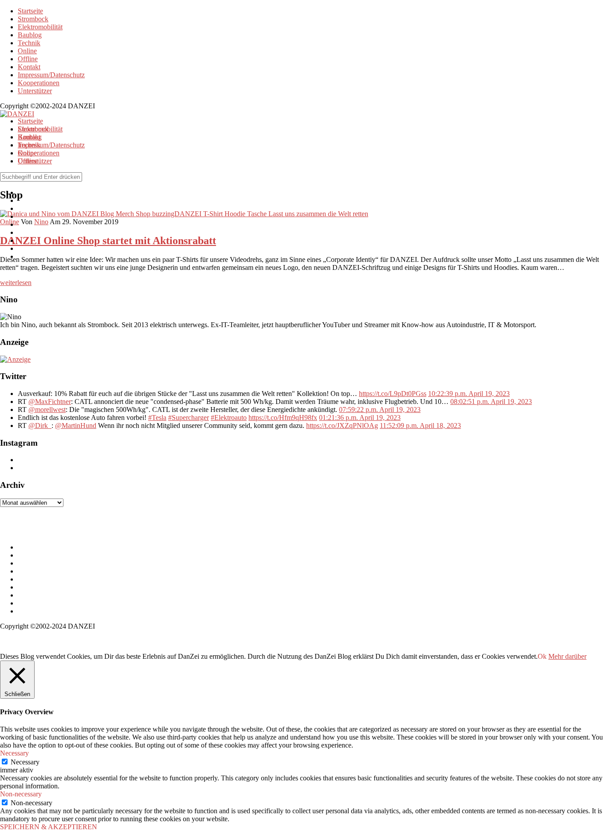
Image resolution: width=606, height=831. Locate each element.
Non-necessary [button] (21, 794)
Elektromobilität (40, 27)
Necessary (25, 762)
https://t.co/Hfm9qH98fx (282, 417)
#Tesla (157, 417)
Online (27, 51)
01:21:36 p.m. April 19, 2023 (360, 417)
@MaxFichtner (49, 401)
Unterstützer (35, 91)
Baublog (30, 35)
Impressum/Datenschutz (51, 75)
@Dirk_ (39, 425)
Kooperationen (38, 83)
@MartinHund (75, 425)
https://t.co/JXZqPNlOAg (342, 425)
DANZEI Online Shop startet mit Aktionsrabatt (108, 240)
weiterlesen (15, 282)
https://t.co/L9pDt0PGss (392, 393)
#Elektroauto (229, 417)
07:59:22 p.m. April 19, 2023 (380, 409)
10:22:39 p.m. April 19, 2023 (469, 393)
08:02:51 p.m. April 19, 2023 (491, 401)
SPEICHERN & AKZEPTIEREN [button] (48, 827)
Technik (29, 43)
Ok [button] (542, 656)
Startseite (30, 11)
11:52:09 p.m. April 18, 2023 (420, 425)
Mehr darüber (567, 656)
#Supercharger (188, 417)
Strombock (33, 19)
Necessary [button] (14, 753)
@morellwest (47, 409)
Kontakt (29, 67)
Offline (28, 59)
